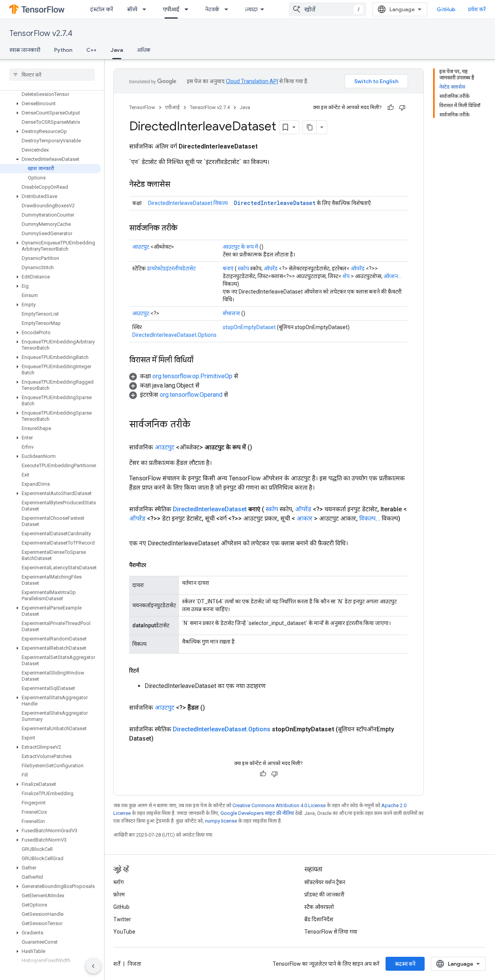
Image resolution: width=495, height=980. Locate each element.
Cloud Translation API (252, 81)
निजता (134, 964)
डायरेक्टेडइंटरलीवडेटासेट (171, 268)
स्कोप (243, 268)
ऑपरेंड (271, 268)
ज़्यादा (251, 9)
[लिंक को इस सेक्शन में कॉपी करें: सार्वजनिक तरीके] (185, 228)
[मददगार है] (390, 107)
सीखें (132, 9)
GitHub (446, 9)
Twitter (122, 919)
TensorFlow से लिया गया (330, 932)
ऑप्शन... (392, 276)
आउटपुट (140, 247)
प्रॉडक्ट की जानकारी (324, 894)
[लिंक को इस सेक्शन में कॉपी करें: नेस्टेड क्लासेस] (178, 185)
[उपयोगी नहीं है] (402, 107)
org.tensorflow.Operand (191, 394)
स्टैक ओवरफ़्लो (319, 907)
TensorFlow (142, 107)
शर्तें (116, 964)
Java (117, 49)
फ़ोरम (119, 894)
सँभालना (231, 313)
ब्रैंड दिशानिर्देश (318, 919)
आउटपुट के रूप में (240, 247)
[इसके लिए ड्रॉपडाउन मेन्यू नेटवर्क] (228, 9)
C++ (91, 49)
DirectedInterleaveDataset (275, 203)
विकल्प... (369, 518)
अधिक (143, 49)
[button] (50, 103)
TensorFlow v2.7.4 (40, 33)
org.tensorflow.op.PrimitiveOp (192, 376)
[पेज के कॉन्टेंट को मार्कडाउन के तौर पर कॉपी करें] (310, 127)
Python (63, 49)
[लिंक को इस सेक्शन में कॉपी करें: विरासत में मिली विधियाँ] (201, 360)
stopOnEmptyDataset (249, 327)
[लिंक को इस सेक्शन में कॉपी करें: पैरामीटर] (154, 565)
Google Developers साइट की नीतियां (257, 813)
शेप (346, 276)
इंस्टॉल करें (101, 9)
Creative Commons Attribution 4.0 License (279, 805)
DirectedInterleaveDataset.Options (174, 335)
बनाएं (228, 268)
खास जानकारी (24, 49)
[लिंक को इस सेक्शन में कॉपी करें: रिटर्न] (146, 670)
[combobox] (327, 9)
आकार (304, 518)
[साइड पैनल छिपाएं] (93, 966)
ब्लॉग (118, 882)
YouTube (124, 932)
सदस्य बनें (405, 963)
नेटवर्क (212, 9)
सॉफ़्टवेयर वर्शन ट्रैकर (324, 882)
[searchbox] (52, 74)
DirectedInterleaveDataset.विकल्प (188, 203)
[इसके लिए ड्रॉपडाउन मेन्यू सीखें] (146, 9)
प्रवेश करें (477, 9)
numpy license (221, 821)
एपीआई (171, 9)
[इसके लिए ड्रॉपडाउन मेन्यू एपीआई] (188, 9)
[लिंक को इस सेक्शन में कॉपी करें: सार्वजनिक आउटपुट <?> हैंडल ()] (214, 707)
